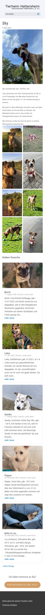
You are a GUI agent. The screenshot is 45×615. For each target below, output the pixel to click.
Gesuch (20, 294)
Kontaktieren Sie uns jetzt (22, 585)
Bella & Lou (10, 533)
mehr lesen (9, 318)
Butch (7, 292)
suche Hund (28, 294)
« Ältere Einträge (8, 566)
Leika (7, 353)
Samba (8, 414)
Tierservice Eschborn (9, 605)
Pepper (8, 475)
